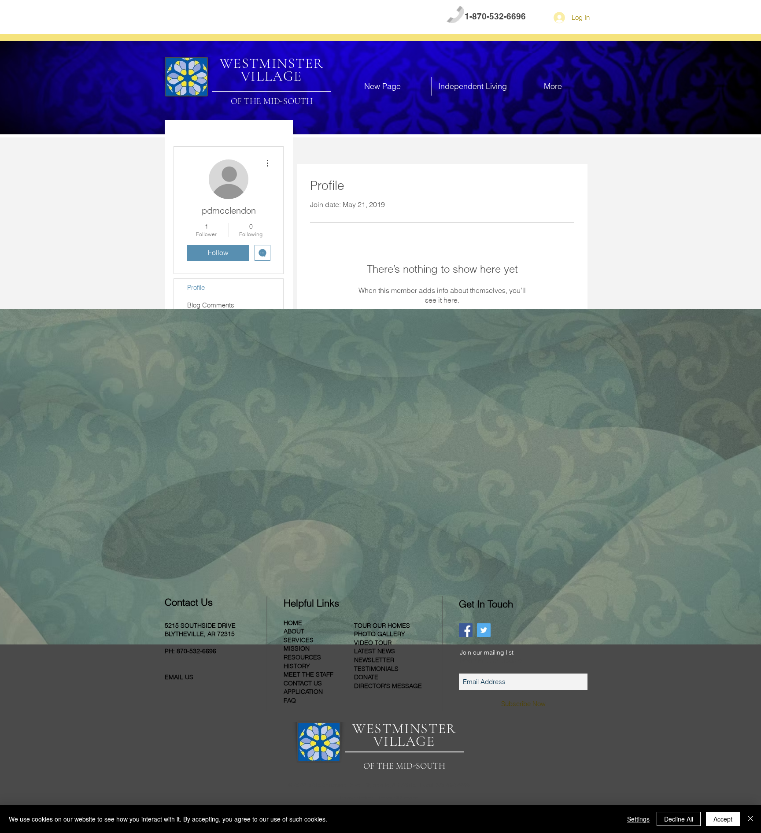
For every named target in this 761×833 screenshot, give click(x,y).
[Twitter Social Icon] (484, 630)
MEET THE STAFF (308, 674)
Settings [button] (638, 818)
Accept (722, 818)
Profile (196, 287)
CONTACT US (244, 17)
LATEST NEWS (374, 651)
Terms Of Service (398, 798)
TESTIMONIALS (376, 669)
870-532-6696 (196, 651)
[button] (484, 86)
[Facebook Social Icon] (466, 630)
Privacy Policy (357, 798)
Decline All (678, 818)
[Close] (750, 819)
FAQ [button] (204, 17)
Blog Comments (210, 305)
